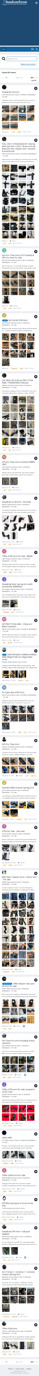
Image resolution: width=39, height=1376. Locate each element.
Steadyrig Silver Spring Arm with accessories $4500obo (17, 585)
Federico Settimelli (8, 1331)
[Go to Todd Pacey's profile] (4, 1198)
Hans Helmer (6, 1046)
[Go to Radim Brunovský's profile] (4, 1226)
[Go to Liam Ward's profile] (4, 87)
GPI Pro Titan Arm (10, 744)
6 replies (17, 1352)
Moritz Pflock (6, 989)
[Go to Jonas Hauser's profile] (4, 783)
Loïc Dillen (5, 1140)
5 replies (19, 969)
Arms (25, 662)
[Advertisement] (19, 26)
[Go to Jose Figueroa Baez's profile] (4, 579)
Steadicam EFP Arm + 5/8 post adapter (16, 1232)
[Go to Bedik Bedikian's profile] (4, 1170)
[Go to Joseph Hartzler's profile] (4, 1084)
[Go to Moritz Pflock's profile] (4, 979)
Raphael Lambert (7, 385)
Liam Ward (5, 95)
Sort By (33, 80)
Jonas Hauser (6, 790)
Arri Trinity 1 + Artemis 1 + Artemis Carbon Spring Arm (18, 1273)
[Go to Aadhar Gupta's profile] (4, 872)
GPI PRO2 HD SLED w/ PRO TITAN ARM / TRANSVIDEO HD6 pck (17, 381)
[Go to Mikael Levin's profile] (4, 619)
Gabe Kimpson (7, 559)
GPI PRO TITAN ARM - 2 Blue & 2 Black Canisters (17, 625)
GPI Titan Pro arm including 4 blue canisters (18, 1041)
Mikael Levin (6, 629)
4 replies (18, 610)
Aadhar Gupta (6, 882)
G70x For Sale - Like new (13, 831)
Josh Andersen (6, 323)
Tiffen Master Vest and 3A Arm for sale (18, 984)
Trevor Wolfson (7, 834)
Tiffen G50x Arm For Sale (13, 1175)
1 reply (13, 241)
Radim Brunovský (7, 1236)
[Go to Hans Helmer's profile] (4, 1036)
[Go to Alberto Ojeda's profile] (4, 497)
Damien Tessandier (8, 747)
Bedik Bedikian (7, 1178)
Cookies (28, 1369)
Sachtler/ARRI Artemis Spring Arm (18, 787)
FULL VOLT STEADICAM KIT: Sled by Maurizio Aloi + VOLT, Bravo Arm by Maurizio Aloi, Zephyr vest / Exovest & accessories (18, 147)
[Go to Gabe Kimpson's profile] (4, 551)
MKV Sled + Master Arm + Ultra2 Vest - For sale (19, 878)
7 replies (19, 1161)
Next (32, 78)
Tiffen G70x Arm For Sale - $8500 (17, 556)
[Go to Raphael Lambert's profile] (4, 375)
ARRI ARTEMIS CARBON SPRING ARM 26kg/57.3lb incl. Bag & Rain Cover (19, 657)
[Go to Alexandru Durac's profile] (4, 1267)
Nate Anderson (7, 467)
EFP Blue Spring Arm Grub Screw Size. (17, 1204)
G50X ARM (7, 1137)
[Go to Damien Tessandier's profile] (4, 739)
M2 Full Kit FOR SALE (18, 320)
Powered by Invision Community (19, 1373)
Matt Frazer (6, 695)
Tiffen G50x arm (9, 1328)
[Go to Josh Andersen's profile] (4, 315)
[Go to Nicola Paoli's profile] (4, 139)
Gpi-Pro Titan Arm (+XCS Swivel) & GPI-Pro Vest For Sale (18, 256)
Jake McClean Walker (9, 260)
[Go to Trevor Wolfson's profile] (4, 826)
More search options (28, 64)
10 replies (15, 306)
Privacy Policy (19, 1369)
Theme (10, 1369)
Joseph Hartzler (7, 1094)
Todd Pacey (6, 1208)
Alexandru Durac (7, 1277)
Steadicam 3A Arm (10, 92)
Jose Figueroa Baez (8, 589)
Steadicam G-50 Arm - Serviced (16, 502)
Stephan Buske (7, 662)
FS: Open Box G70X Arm (13, 692)
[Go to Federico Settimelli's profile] (4, 1323)
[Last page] (36, 77)
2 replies (20, 776)
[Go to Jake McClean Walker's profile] (4, 250)
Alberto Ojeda (6, 504)
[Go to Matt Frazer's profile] (4, 687)
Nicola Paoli (6, 154)
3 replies (16, 487)
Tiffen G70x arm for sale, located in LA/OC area (18, 1090)
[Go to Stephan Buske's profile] (4, 649)
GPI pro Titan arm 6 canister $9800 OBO (18, 463)
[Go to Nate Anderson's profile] (4, 457)
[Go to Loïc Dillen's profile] (4, 1133)
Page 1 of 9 (19, 78)
